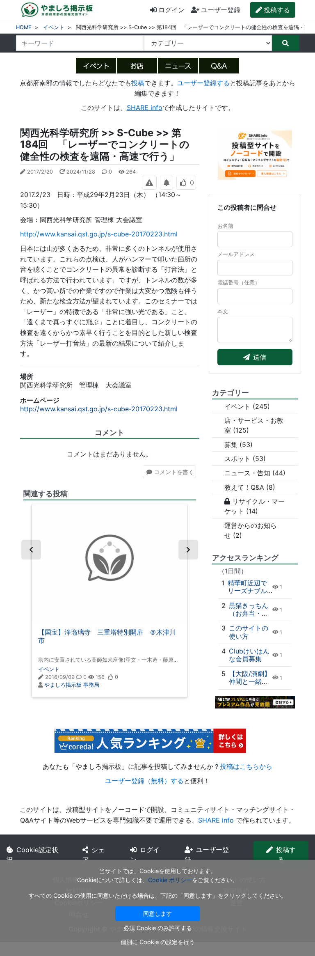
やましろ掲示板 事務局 (71, 685)
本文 (222, 311)
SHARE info (144, 107)
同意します (157, 913)
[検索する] (285, 43)
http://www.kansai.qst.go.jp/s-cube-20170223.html (99, 234)
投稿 (137, 83)
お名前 (225, 226)
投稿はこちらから (246, 766)
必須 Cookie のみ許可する (157, 927)
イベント (53, 27)
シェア (93, 855)
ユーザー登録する (203, 83)
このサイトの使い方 (248, 632)
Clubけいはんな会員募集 (249, 655)
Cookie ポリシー (170, 879)
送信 (259, 357)
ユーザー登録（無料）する (144, 781)
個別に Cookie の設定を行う (158, 941)
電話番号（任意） (238, 283)
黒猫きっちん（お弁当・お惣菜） (248, 613)
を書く (174, 471)
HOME (24, 27)
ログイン (171, 10)
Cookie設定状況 (32, 855)
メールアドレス (236, 254)
